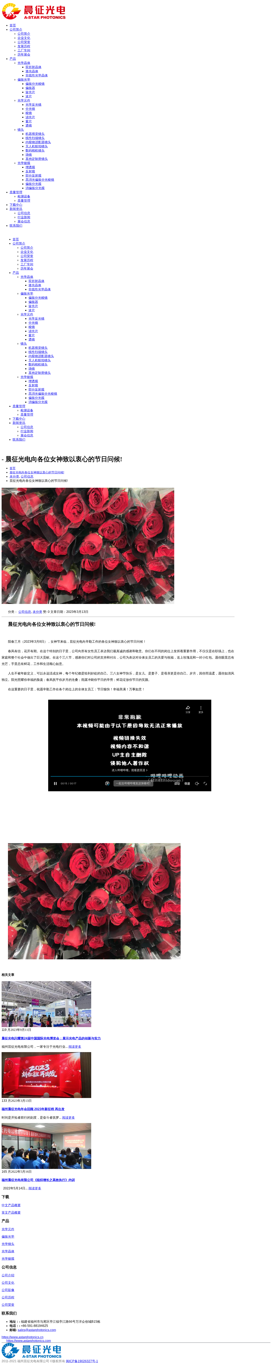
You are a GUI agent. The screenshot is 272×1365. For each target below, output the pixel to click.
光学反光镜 (33, 104)
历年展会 (24, 54)
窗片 (28, 121)
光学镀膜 (24, 163)
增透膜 (30, 167)
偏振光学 (24, 79)
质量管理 (16, 192)
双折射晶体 (33, 67)
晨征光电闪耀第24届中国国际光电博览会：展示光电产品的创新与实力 (51, 1038)
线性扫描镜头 (35, 138)
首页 (13, 25)
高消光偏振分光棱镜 (39, 179)
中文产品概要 (11, 1205)
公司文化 (8, 1282)
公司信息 (24, 213)
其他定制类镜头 (36, 159)
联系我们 (16, 225)
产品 (13, 58)
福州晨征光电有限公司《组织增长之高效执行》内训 (38, 1180)
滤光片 (30, 117)
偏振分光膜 (33, 184)
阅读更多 (74, 1046)
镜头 (21, 129)
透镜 (28, 125)
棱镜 (28, 113)
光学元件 (24, 100)
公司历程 (8, 1297)
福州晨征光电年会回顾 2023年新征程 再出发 (33, 1109)
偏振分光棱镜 (35, 83)
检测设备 (24, 196)
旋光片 (30, 92)
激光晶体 (31, 71)
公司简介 (16, 29)
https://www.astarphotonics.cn (22, 1337)
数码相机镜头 (35, 150)
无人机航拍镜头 (36, 146)
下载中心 (16, 204)
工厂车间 (24, 50)
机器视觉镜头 (35, 133)
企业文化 (24, 38)
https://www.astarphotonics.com (28, 1340)
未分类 (37, 611)
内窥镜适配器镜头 (38, 142)
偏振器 (30, 88)
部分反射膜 (33, 175)
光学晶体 (24, 63)
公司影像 (8, 1290)
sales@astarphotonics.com (37, 1330)
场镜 (28, 154)
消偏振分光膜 (35, 188)
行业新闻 (24, 217)
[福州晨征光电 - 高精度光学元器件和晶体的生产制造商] (34, 18)
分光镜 (30, 108)
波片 (28, 96)
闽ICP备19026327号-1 (82, 1361)
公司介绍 (8, 1275)
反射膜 (30, 171)
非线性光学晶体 (36, 75)
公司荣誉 (24, 42)
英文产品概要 (11, 1212)
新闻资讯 (16, 209)
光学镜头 (8, 1244)
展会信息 (24, 221)
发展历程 (24, 46)
